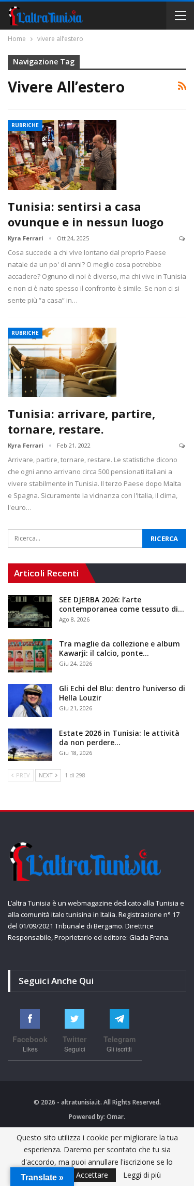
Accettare (92, 1175)
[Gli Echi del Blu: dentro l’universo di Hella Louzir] (30, 700)
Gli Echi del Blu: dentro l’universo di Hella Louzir (122, 693)
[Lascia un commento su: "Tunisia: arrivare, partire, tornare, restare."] (182, 446)
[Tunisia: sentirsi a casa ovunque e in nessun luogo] (62, 155)
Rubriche (25, 125)
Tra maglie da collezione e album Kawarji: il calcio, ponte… (119, 648)
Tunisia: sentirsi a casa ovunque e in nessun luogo (86, 214)
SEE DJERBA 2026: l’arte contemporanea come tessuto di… (121, 604)
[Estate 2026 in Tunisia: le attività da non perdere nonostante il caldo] (30, 745)
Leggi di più (142, 1175)
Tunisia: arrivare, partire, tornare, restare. (81, 421)
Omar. (116, 1116)
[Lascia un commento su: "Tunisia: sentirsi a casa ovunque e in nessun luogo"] (182, 239)
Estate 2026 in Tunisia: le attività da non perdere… (119, 737)
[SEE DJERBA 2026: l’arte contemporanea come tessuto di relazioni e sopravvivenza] (30, 611)
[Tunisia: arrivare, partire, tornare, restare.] (62, 362)
